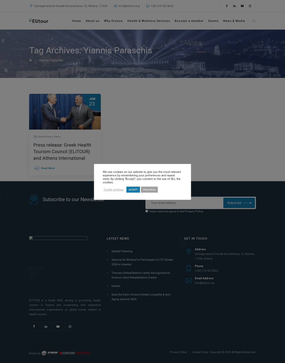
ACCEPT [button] (133, 189)
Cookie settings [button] (114, 189)
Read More (149, 189)
